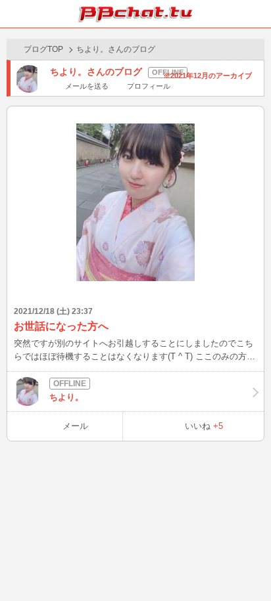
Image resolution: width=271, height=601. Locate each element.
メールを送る (87, 86)
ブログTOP (43, 49)
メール (75, 426)
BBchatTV (135, 14)
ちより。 (66, 397)
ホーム (14, 14)
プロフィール (148, 86)
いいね (204, 426)
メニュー (257, 14)
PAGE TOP (247, 565)
